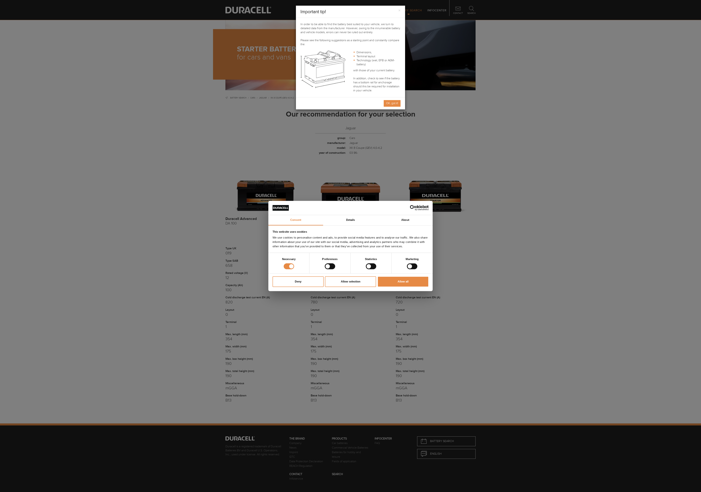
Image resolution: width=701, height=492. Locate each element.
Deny (298, 281)
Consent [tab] (295, 219)
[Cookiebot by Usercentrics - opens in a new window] (413, 208)
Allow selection (350, 281)
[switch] (330, 266)
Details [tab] (350, 219)
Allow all (403, 281)
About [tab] (405, 219)
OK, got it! (392, 103)
